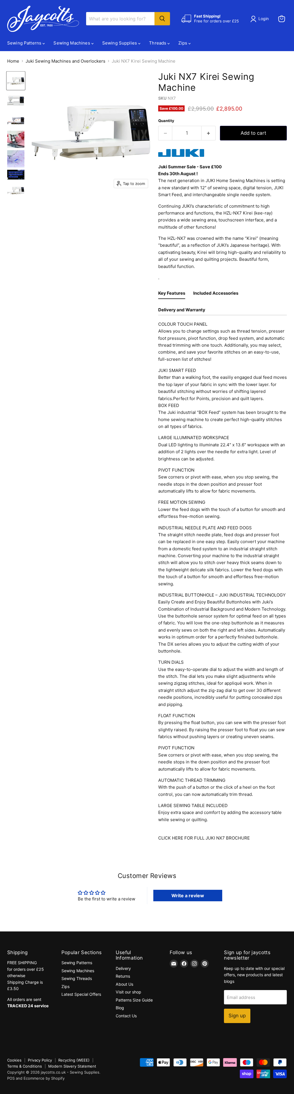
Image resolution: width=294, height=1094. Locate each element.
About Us (124, 984)
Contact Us (126, 1015)
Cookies (14, 1060)
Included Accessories (215, 293)
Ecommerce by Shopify (44, 1078)
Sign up (237, 1015)
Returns (123, 976)
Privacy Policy (40, 1060)
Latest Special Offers (81, 994)
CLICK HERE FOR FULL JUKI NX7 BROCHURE (204, 838)
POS (11, 1078)
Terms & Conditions (24, 1066)
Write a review (187, 895)
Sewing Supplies (120, 43)
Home (13, 61)
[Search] (162, 18)
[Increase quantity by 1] (209, 133)
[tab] (171, 294)
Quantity (166, 121)
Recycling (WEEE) (74, 1060)
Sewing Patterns (24, 43)
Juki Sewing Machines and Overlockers (65, 61)
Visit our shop (128, 991)
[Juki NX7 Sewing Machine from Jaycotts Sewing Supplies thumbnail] (16, 81)
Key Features (171, 293)
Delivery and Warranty (181, 309)
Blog (120, 1007)
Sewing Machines (72, 43)
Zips (183, 43)
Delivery (123, 968)
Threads (158, 43)
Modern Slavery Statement (72, 1066)
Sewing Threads (76, 978)
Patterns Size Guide (134, 999)
